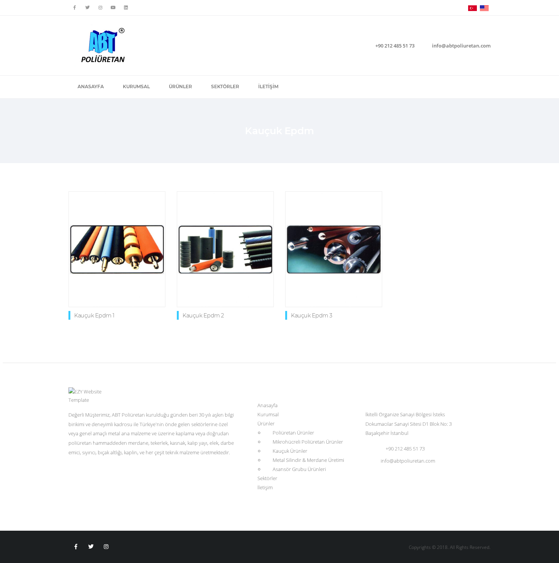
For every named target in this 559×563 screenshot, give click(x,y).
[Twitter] (87, 7)
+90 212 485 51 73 (394, 45)
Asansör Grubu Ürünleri (299, 469)
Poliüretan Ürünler (293, 432)
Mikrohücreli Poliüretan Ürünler (308, 441)
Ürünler (180, 86)
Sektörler (225, 86)
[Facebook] (74, 7)
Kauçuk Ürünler (290, 450)
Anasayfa (91, 86)
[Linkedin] (126, 7)
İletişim (268, 86)
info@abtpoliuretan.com (461, 45)
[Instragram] (100, 7)
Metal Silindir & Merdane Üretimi (308, 460)
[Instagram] (106, 546)
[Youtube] (113, 7)
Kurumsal (136, 86)
